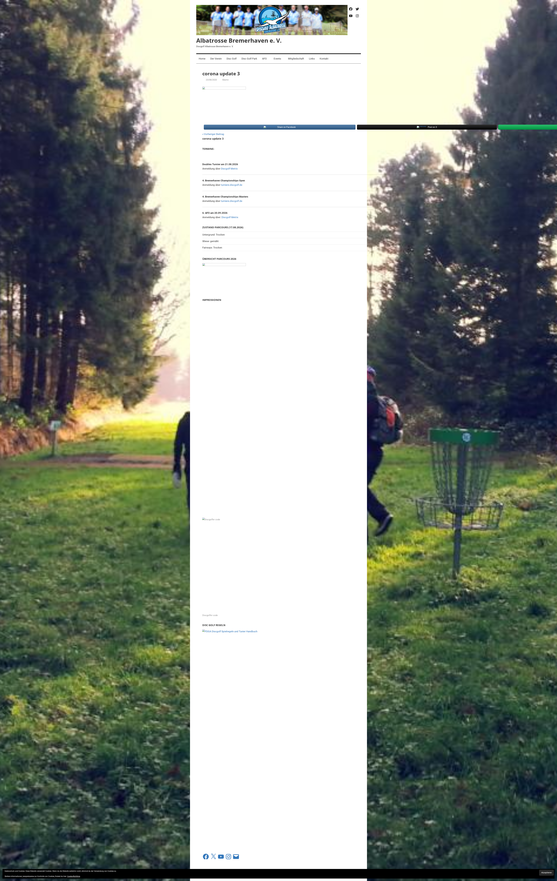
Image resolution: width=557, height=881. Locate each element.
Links (312, 58)
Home (202, 58)
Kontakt (324, 58)
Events (277, 58)
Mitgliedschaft (296, 58)
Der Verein (216, 58)
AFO (264, 58)
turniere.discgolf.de (231, 184)
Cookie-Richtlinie (73, 876)
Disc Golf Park (249, 58)
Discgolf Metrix (229, 168)
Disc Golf (232, 58)
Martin (225, 80)
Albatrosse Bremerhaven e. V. (239, 40)
